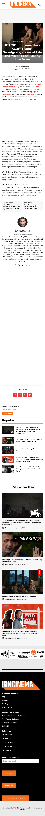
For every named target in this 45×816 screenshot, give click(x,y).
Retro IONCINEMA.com (22, 41)
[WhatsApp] (30, 395)
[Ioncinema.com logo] (23, 4)
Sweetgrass (6, 94)
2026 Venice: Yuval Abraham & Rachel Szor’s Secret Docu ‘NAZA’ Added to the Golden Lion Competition (28, 430)
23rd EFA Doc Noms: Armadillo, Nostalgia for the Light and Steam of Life (11, 207)
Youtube (8, 746)
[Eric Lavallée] (22, 222)
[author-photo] (3, 528)
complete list (16, 99)
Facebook (9, 734)
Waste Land (31, 94)
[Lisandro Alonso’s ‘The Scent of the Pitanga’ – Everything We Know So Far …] (8, 469)
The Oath (35, 87)
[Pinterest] (26, 265)
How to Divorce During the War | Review (19, 596)
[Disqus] (22, 299)
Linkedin (8, 750)
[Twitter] (30, 265)
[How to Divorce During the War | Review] (8, 450)
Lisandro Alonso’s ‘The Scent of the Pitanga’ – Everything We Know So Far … (29, 469)
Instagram (9, 742)
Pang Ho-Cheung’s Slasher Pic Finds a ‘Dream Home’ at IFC (31, 206)
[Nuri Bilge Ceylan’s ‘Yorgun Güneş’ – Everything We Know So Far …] (8, 440)
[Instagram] (19, 265)
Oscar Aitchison (10, 599)
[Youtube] (3, 746)
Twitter (8, 738)
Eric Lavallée (24, 66)
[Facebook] (15, 265)
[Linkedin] (22, 265)
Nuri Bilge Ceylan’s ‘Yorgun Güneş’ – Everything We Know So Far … (29, 440)
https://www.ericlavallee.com (22, 234)
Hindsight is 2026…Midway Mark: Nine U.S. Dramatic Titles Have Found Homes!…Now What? (29, 459)
